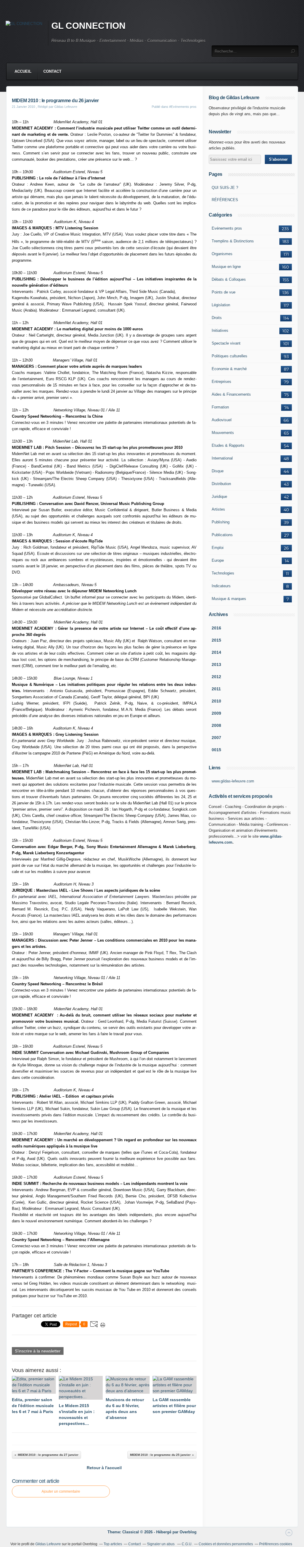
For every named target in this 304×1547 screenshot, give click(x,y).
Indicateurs (221, 586)
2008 (216, 725)
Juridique (219, 496)
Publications (222, 535)
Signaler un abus (161, 1544)
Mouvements (223, 432)
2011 (216, 688)
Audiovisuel (222, 420)
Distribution (221, 484)
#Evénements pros (183, 106)
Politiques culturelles (229, 356)
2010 (216, 701)
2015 (216, 640)
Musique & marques (229, 598)
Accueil (23, 71)
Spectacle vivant (226, 343)
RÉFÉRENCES (225, 200)
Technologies (223, 573)
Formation (220, 407)
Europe (218, 560)
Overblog (188, 1532)
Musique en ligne (226, 266)
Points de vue (223, 292)
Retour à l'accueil (104, 1467)
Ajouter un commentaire (61, 1491)
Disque (218, 471)
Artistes (218, 509)
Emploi (218, 547)
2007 (216, 737)
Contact (52, 71)
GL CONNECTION (88, 26)
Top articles (113, 1544)
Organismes (222, 254)
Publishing (220, 522)
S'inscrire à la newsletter (38, 1351)
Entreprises (221, 381)
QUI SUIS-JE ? (225, 187)
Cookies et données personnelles (226, 1544)
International (222, 458)
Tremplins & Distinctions (233, 241)
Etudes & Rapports (228, 445)
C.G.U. (187, 1544)
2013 (216, 664)
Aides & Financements (231, 394)
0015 (216, 749)
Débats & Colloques (229, 279)
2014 (216, 652)
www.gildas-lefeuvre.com (233, 781)
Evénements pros (227, 228)
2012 (216, 676)
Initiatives (220, 330)
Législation (221, 305)
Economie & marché (229, 369)
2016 (216, 628)
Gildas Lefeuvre (48, 1544)
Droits (217, 317)
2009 (216, 713)
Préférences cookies (275, 1544)
